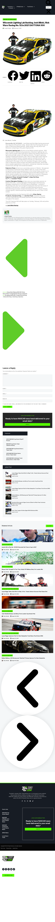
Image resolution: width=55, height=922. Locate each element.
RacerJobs (5, 911)
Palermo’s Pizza (10, 168)
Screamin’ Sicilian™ (23, 177)
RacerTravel (5, 915)
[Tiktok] (33, 801)
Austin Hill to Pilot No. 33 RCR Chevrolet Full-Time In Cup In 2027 (19, 547)
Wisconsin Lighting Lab (13, 150)
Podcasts (11, 8)
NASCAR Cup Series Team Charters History (12, 444)
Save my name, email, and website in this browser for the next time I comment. (25, 404)
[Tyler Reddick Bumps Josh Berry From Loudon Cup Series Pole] (8, 482)
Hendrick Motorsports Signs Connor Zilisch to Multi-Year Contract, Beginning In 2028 (28, 503)
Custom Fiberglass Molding (14, 181)
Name (4, 388)
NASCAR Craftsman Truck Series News (10, 588)
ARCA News (5, 832)
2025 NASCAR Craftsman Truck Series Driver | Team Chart (14, 459)
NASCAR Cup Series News (9, 19)
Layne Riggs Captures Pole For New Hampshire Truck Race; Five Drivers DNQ (31, 488)
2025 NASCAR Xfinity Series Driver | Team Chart (13, 454)
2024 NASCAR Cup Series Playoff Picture (14, 440)
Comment (5, 373)
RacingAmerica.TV (7, 908)
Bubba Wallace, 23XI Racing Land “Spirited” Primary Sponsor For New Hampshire (23, 658)
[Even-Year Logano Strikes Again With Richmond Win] (8, 511)
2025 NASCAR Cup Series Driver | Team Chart (14, 449)
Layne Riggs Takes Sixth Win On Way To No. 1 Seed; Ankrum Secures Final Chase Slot (30, 474)
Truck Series (30, 6)
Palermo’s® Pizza (11, 177)
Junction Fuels (28, 196)
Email (5, 393)
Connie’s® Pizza (16, 178)
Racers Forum (6, 918)
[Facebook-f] (22, 801)
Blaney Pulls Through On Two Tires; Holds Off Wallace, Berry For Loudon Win (22, 569)
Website (5, 398)
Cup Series (10, 6)
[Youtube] (30, 801)
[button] (48, 3)
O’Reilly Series (20, 6)
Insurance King (16, 196)
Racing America (6, 905)
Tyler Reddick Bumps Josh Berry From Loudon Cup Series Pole (27, 481)
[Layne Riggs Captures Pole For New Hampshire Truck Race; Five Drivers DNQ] (8, 489)
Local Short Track (5, 836)
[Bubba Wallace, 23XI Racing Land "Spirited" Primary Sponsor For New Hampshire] (8, 496)
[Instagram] (27, 801)
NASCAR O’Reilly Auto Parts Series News (5, 819)
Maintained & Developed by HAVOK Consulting (44, 845)
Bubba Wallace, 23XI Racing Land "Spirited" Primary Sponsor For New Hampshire (29, 495)
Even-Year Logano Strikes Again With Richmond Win (25, 510)
